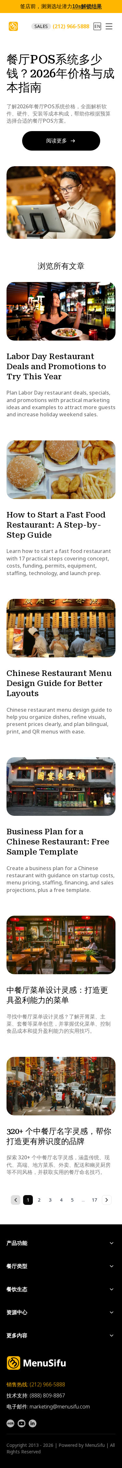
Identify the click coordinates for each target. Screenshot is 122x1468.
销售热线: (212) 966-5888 (36, 1384)
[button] (108, 26)
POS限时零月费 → (74, 6)
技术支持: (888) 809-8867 (36, 1395)
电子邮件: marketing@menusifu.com (48, 1406)
